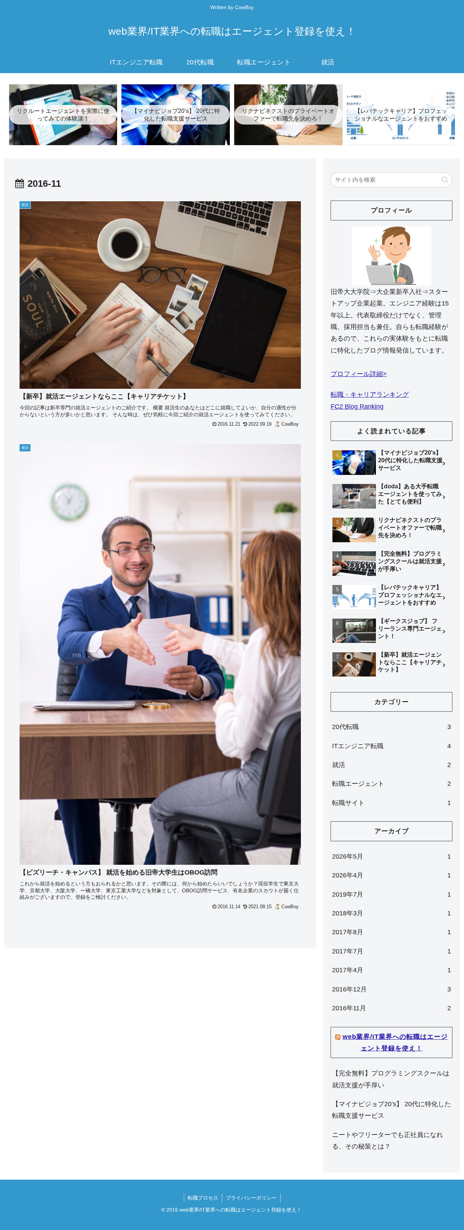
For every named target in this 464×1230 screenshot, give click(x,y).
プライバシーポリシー (251, 1198)
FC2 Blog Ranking (357, 406)
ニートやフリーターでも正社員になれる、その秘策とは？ (387, 1140)
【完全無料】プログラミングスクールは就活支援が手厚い (391, 1079)
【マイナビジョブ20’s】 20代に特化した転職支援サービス (391, 1109)
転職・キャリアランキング (370, 394)
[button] (445, 180)
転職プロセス (203, 1198)
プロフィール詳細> (359, 374)
